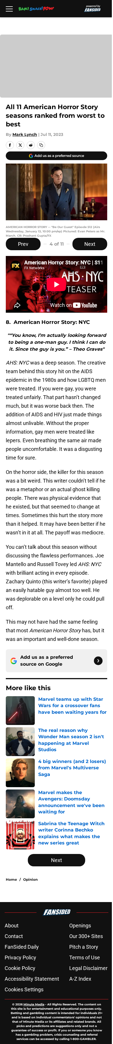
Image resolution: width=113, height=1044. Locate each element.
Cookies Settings (24, 989)
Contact (14, 936)
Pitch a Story (83, 947)
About (12, 925)
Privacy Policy (20, 957)
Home (11, 879)
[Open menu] (9, 8)
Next (89, 244)
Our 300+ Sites (86, 936)
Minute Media (33, 1004)
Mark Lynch (24, 134)
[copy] (41, 145)
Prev (23, 244)
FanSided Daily (22, 947)
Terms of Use (84, 957)
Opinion (30, 879)
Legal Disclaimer (88, 968)
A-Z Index (80, 979)
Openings (80, 925)
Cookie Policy (20, 968)
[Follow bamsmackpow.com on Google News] (98, 660)
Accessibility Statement (32, 979)
